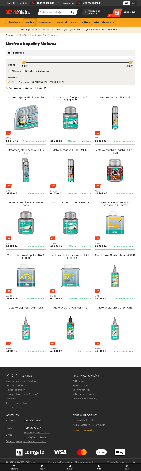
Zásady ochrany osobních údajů (22, 394)
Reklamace (11, 398)
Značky (9, 407)
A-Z (20, 81)
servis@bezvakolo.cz (36, 437)
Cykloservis (68, 3)
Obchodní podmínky (84, 462)
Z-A (27, 81)
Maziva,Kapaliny (39, 35)
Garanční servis (80, 385)
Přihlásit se (94, 11)
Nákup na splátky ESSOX (85, 394)
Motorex (54, 35)
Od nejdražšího (57, 81)
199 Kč (25, 66)
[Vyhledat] (73, 12)
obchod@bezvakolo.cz (37, 432)
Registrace (92, 13)
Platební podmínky (15, 389)
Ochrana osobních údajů (60, 462)
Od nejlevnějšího (39, 81)
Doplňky (23, 35)
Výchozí (12, 81)
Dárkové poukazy (81, 389)
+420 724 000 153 (91, 3)
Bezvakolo (10, 35)
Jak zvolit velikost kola (17, 403)
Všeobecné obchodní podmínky (22, 381)
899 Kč (129, 66)
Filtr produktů (17, 52)
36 (36, 88)
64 (40, 88)
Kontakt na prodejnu (17, 3)
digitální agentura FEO (125, 462)
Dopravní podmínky (16, 385)
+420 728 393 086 (44, 3)
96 (45, 88)
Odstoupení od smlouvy (85, 398)
